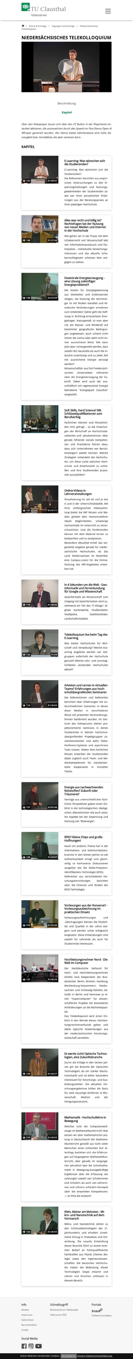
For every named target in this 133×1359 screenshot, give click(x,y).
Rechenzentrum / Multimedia (64, 1309)
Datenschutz (27, 1319)
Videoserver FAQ (58, 1314)
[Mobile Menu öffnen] (108, 11)
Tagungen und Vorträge (63, 25)
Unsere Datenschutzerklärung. (95, 1355)
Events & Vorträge (37, 25)
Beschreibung (67, 103)
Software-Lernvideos (102, 1315)
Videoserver (39, 15)
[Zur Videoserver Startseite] (22, 25)
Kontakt (25, 1309)
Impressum (26, 1314)
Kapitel (67, 112)
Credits (24, 1329)
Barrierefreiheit (29, 1324)
